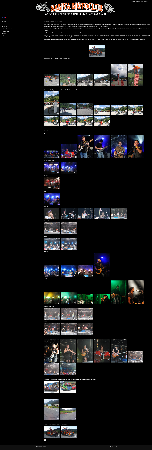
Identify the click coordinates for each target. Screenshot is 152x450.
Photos (4, 33)
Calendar (5, 26)
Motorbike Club (6, 24)
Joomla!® (114, 446)
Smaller (146, 1)
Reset (141, 1)
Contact (5, 36)
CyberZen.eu (43, 446)
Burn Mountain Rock (8, 28)
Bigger (137, 1)
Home (4, 21)
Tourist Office (6, 31)
